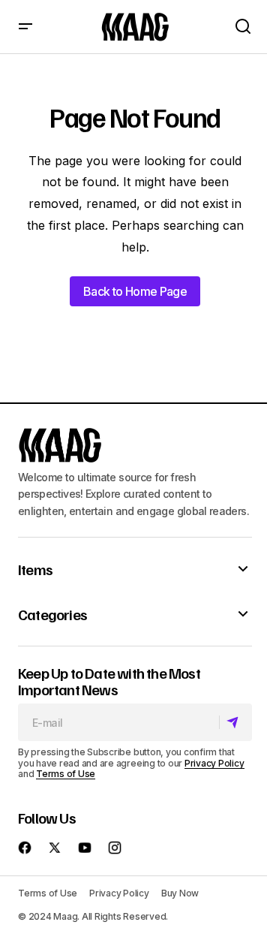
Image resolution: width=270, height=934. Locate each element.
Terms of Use (65, 773)
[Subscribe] (235, 722)
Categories (52, 614)
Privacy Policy (214, 763)
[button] (26, 26)
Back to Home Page (135, 291)
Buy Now (180, 893)
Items (35, 569)
